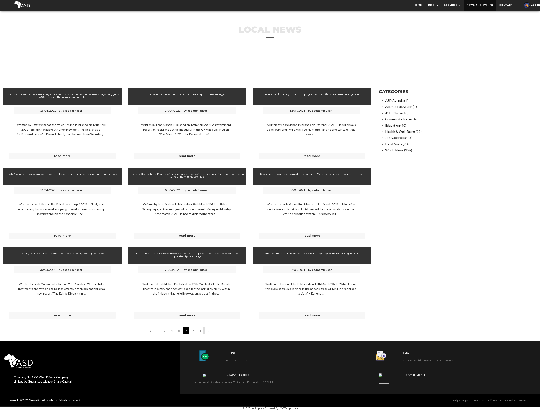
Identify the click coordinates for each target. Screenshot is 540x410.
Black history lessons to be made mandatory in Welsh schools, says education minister (311, 173)
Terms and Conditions (484, 400)
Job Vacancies (395, 138)
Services (450, 5)
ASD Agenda (394, 100)
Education (392, 125)
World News (394, 150)
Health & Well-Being (400, 131)
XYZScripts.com (289, 408)
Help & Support (461, 400)
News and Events (480, 5)
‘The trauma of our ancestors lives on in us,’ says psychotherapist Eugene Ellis (311, 253)
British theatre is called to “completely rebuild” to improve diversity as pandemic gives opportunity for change (187, 255)
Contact (506, 5)
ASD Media (393, 113)
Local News (393, 144)
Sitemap (522, 400)
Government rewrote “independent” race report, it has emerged (187, 94)
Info (431, 5)
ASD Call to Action (398, 107)
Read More (62, 156)
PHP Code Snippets (253, 408)
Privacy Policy (508, 400)
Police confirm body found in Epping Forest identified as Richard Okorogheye (312, 94)
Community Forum (398, 119)
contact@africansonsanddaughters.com (430, 360)
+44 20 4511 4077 (236, 360)
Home (418, 5)
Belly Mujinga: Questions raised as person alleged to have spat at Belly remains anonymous (62, 173)
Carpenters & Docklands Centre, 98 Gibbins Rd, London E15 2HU (233, 382)
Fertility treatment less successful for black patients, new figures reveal (62, 253)
